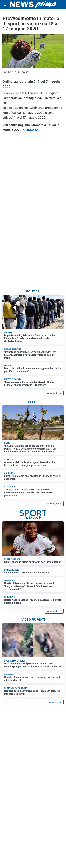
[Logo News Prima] (33, 4)
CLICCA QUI (31, 130)
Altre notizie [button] (54, 393)
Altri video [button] (55, 702)
